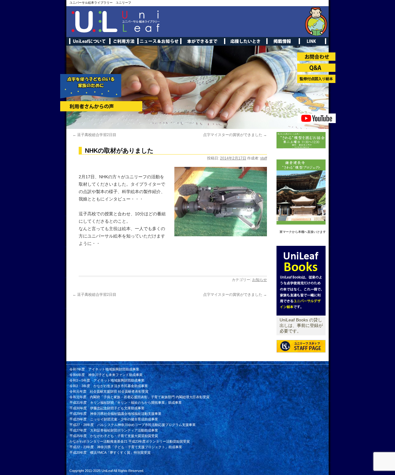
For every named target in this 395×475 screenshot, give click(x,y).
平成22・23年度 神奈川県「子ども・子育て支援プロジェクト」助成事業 (125, 447)
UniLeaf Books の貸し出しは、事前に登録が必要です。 (301, 325)
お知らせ (259, 280)
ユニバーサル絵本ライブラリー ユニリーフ (100, 2)
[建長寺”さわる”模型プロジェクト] (301, 223)
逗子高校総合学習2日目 (94, 135)
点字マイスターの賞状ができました (235, 135)
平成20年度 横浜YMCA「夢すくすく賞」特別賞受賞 (110, 452)
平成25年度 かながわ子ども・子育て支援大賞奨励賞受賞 (113, 436)
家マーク (286, 231)
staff (263, 158)
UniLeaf (107, 471)
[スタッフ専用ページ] (301, 357)
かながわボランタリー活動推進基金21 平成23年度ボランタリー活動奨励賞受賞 (129, 441)
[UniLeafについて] (301, 314)
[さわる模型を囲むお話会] (301, 147)
